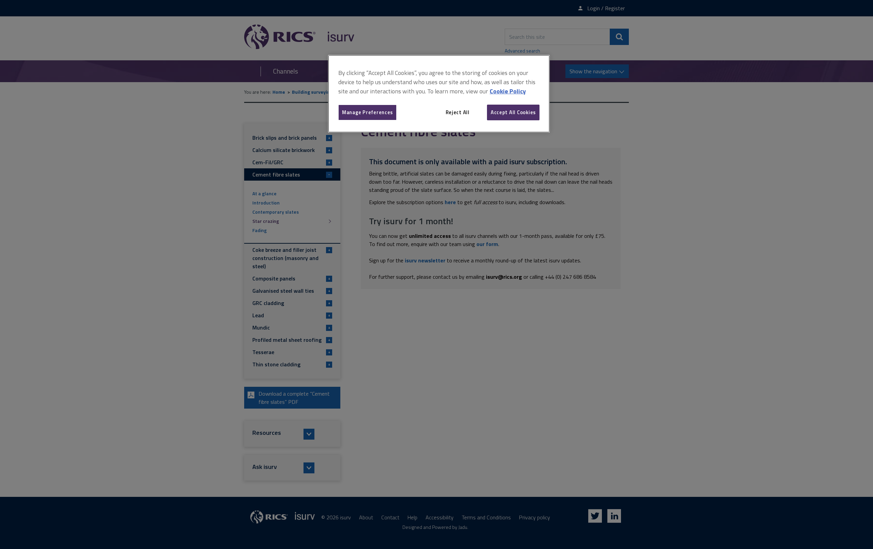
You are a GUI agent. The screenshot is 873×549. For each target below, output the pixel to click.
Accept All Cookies (513, 112)
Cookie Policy (508, 91)
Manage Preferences (367, 112)
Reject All (458, 112)
